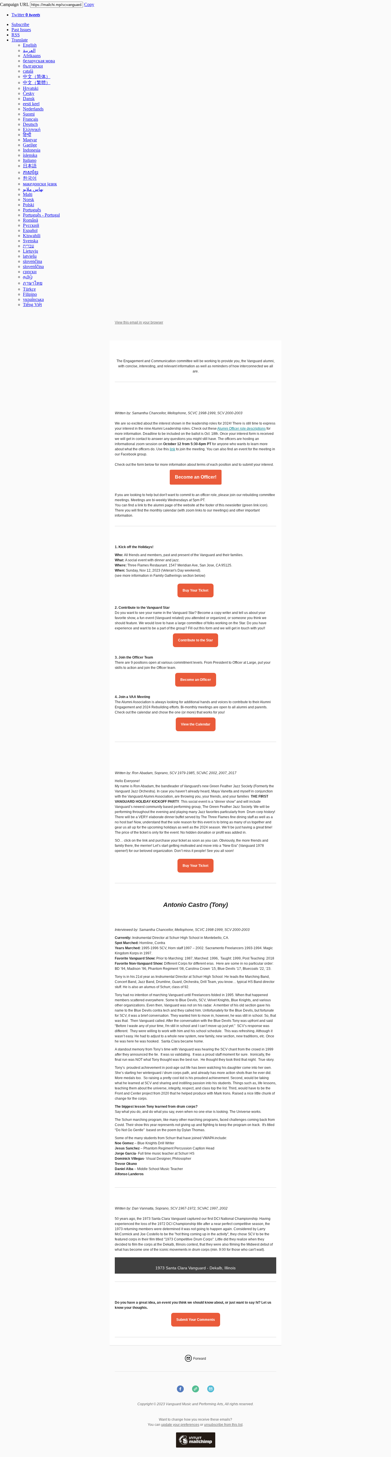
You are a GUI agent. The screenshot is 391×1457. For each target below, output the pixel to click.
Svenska (30, 240)
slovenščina (33, 266)
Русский (31, 225)
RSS (15, 34)
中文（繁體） (36, 82)
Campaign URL (14, 4)
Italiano (29, 160)
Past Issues (21, 29)
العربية (29, 50)
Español (30, 230)
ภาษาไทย (32, 283)
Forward (199, 1359)
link (172, 449)
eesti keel (31, 103)
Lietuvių (30, 251)
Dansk (29, 98)
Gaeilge (30, 144)
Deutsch (30, 124)
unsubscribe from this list (223, 1425)
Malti (27, 194)
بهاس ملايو (33, 189)
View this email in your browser (139, 322)
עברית (28, 245)
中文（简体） (36, 76)
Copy (89, 4)
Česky (28, 93)
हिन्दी (27, 134)
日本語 (30, 165)
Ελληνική (31, 129)
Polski (28, 204)
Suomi (29, 114)
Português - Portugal (41, 215)
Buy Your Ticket (195, 590)
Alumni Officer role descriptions (241, 429)
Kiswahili (31, 235)
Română (30, 220)
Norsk (28, 199)
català (28, 71)
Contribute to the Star (195, 640)
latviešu (30, 256)
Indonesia (31, 150)
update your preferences (180, 1425)
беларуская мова (39, 60)
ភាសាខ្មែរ (30, 172)
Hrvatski (30, 88)
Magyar (30, 139)
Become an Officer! (195, 477)
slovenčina (32, 261)
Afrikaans (32, 55)
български (33, 66)
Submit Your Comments (195, 1319)
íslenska (30, 155)
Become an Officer (195, 679)
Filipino (30, 294)
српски (30, 271)
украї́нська (33, 299)
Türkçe (29, 289)
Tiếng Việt (32, 304)
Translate (19, 39)
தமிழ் (28, 276)
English (30, 45)
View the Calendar (195, 724)
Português (32, 209)
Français (30, 119)
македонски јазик (40, 183)
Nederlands (33, 108)
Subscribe (20, 24)
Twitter (25, 14)
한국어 (30, 178)
